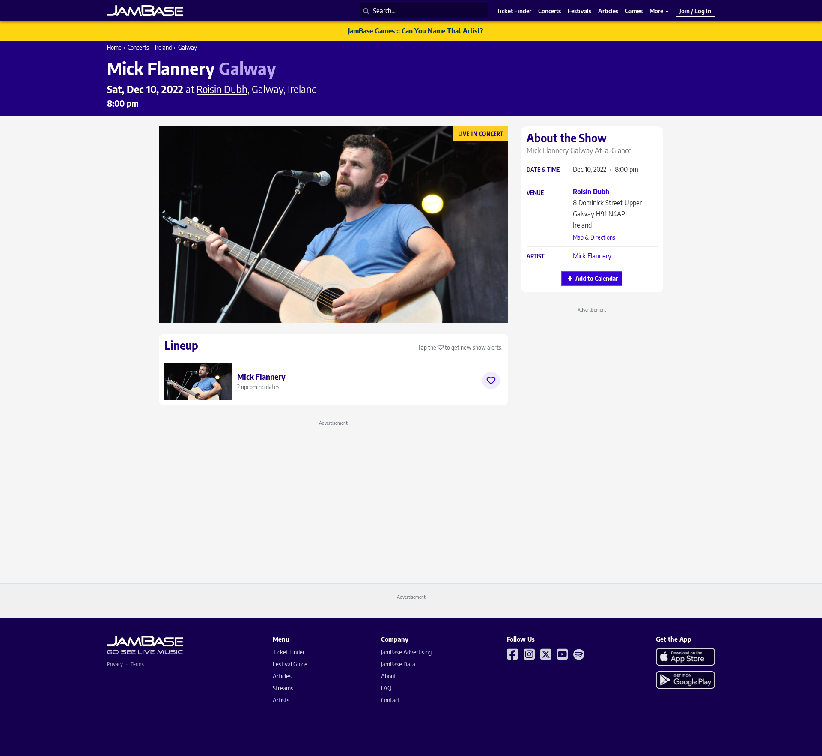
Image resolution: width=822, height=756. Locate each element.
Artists (281, 700)
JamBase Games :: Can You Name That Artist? (415, 31)
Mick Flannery (592, 256)
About (388, 676)
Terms (137, 664)
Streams (283, 688)
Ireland (163, 47)
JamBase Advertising (406, 652)
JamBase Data (398, 664)
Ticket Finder (289, 652)
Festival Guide (290, 664)
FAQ (386, 688)
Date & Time (543, 170)
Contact (390, 700)
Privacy (115, 664)
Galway (187, 47)
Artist (536, 256)
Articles (282, 676)
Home (114, 47)
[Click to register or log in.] (491, 380)
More (656, 11)
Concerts (138, 47)
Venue (535, 193)
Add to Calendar (596, 278)
